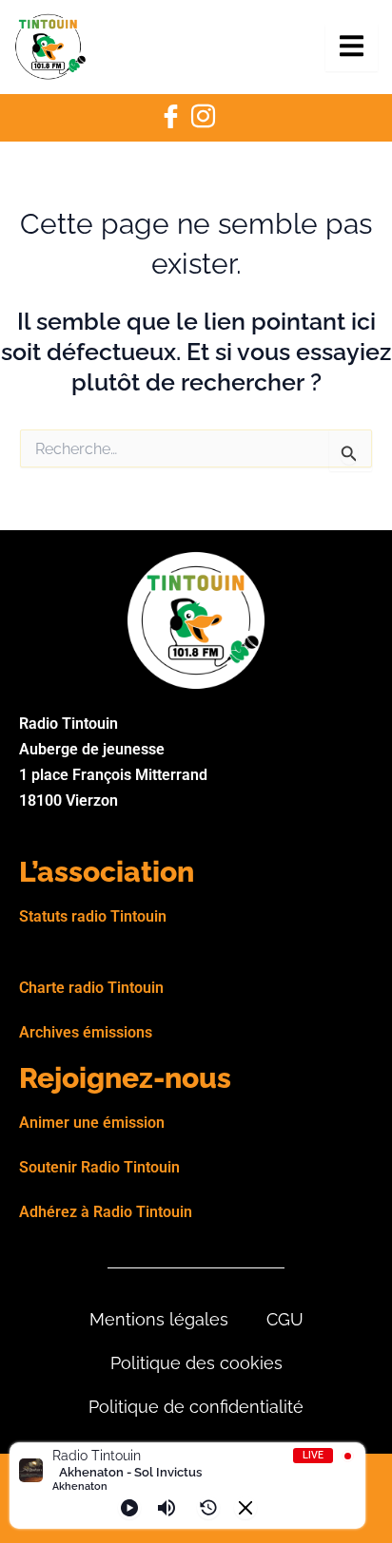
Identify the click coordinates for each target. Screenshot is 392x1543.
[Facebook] (170, 118)
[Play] (129, 1507)
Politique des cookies (196, 1363)
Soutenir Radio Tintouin (99, 1167)
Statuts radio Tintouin (93, 916)
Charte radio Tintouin (91, 988)
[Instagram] (202, 118)
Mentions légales (158, 1319)
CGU (285, 1319)
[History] (208, 1507)
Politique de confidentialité (196, 1407)
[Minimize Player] (245, 1507)
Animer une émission (92, 1123)
